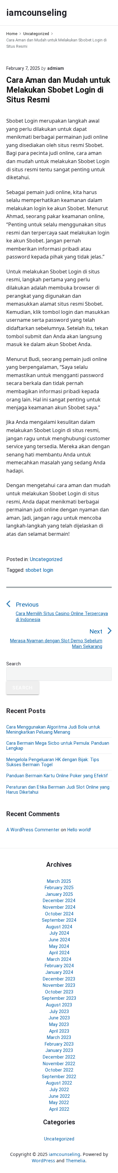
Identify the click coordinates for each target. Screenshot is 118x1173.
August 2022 (59, 1082)
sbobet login (39, 570)
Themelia (75, 1161)
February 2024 (59, 965)
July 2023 (59, 1011)
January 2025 (59, 894)
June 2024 (59, 939)
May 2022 (59, 1102)
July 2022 (59, 1089)
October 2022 (59, 1069)
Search (13, 663)
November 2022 (59, 1063)
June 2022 (59, 1096)
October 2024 (59, 913)
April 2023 (59, 1031)
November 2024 (59, 907)
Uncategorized (46, 559)
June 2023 (59, 1017)
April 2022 (59, 1109)
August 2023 (59, 1004)
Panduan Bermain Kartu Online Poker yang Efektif (57, 775)
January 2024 (59, 972)
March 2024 (59, 959)
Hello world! (79, 829)
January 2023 (59, 1050)
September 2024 (59, 920)
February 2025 (59, 887)
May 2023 (59, 1024)
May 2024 (59, 946)
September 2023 (59, 998)
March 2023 (59, 1037)
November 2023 (59, 985)
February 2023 (59, 1044)
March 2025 (59, 881)
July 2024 (59, 933)
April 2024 (59, 952)
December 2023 (59, 978)
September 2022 (59, 1076)
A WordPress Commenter (32, 829)
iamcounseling (64, 1154)
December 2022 (59, 1057)
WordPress (43, 1161)
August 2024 (59, 926)
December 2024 (59, 900)
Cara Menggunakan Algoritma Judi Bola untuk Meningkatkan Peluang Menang (53, 729)
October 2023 (59, 991)
